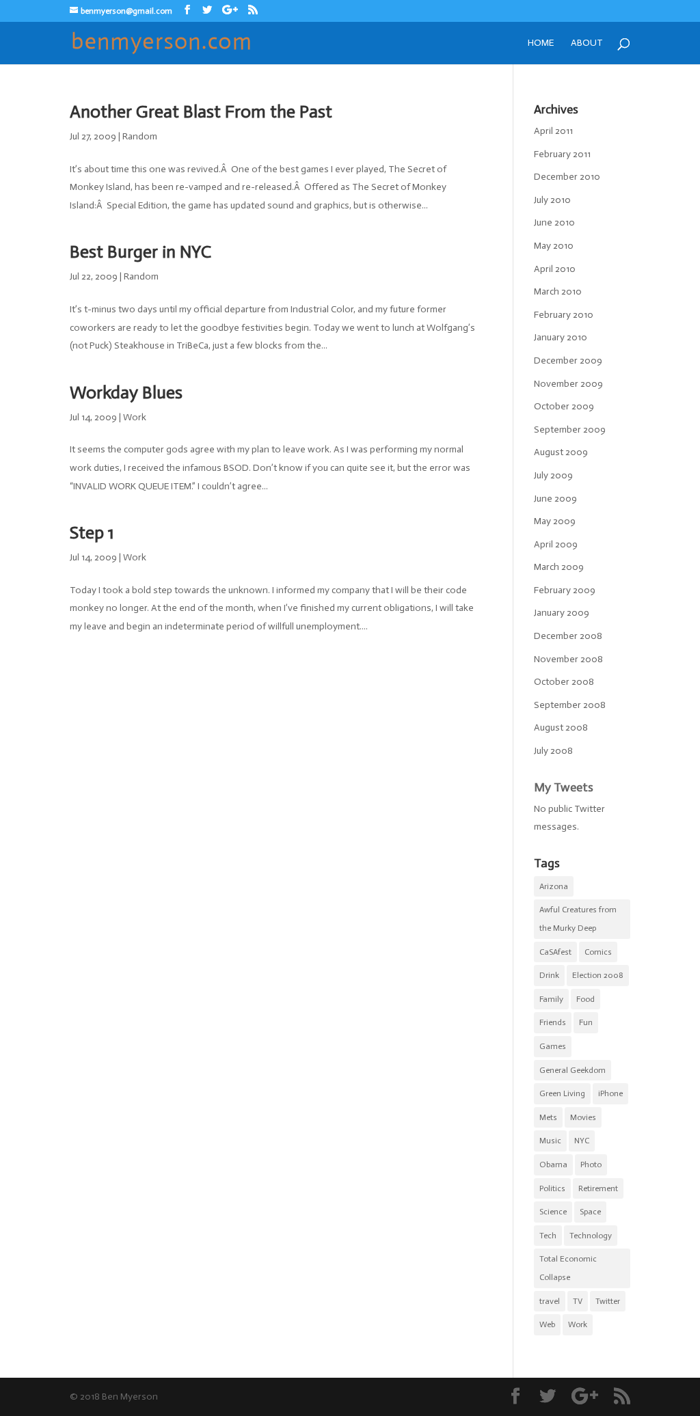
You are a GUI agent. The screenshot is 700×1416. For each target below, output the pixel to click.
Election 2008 (597, 975)
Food (585, 999)
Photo (591, 1164)
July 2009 (553, 475)
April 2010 (555, 269)
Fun (586, 1022)
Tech (547, 1235)
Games (552, 1046)
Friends (552, 1022)
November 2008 (568, 659)
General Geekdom (572, 1070)
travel (549, 1301)
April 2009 (556, 544)
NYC (581, 1140)
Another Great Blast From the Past (201, 111)
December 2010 (567, 176)
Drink (549, 975)
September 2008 (570, 705)
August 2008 (561, 727)
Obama (553, 1164)
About (587, 43)
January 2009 (561, 612)
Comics (598, 952)
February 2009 (564, 590)
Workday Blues (126, 392)
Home (541, 43)
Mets (548, 1117)
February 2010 (563, 315)
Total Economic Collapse (568, 1268)
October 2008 (564, 681)
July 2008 (553, 751)
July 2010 (552, 200)
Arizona (553, 886)
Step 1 (91, 532)
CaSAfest (555, 952)
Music (550, 1140)
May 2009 (555, 521)
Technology (590, 1235)
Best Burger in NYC (140, 251)
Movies (583, 1117)
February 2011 (562, 154)
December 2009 (568, 360)
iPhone (610, 1093)
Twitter (607, 1301)
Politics (552, 1188)
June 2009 (555, 498)
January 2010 (560, 337)
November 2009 (568, 384)
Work (134, 417)
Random (139, 136)
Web (547, 1324)
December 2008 (568, 636)
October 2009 (564, 406)
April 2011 (553, 131)
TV (577, 1301)
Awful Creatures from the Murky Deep (578, 919)
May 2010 (554, 245)
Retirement (598, 1188)
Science (553, 1211)
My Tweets (563, 787)
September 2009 (570, 429)
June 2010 (554, 222)
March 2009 (559, 567)
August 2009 (561, 452)
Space (590, 1211)
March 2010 (558, 291)
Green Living (562, 1093)
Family (551, 999)
